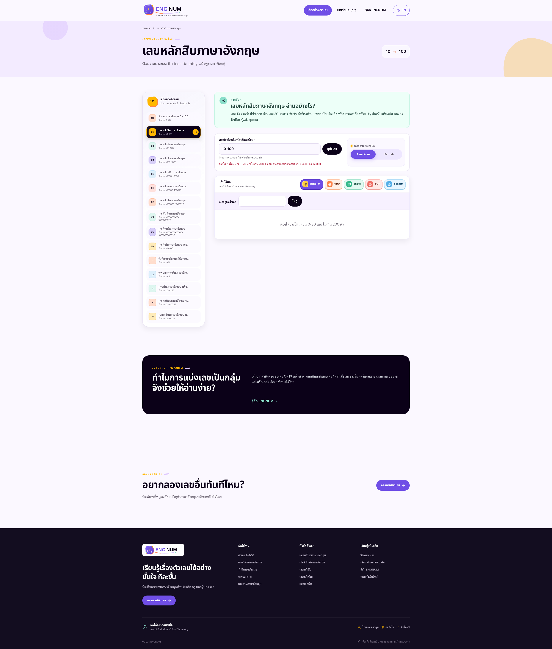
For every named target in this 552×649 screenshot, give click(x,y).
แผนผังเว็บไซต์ (369, 576)
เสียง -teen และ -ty (373, 562)
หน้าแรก (146, 28)
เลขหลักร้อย (306, 576)
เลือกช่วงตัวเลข (317, 10)
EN (404, 10)
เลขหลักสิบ (305, 569)
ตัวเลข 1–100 (246, 555)
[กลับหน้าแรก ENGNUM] (163, 550)
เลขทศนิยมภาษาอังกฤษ (313, 555)
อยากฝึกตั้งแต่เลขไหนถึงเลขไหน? (237, 139)
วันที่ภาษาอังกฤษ (247, 569)
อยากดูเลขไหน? (227, 202)
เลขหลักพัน (306, 584)
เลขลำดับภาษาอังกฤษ (250, 562)
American (363, 154)
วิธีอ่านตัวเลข (367, 555)
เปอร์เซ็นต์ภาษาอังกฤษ (312, 562)
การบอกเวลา (245, 576)
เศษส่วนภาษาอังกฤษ (250, 584)
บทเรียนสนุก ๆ (346, 10)
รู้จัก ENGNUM (375, 10)
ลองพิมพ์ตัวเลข (390, 485)
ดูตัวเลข (332, 149)
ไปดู (294, 201)
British (389, 154)
